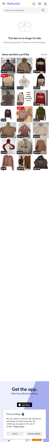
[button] (33, 3)
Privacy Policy (18, 426)
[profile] (45, 3)
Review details (34, 433)
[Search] (43, 10)
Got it (14, 433)
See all (44, 54)
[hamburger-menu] (3, 3)
